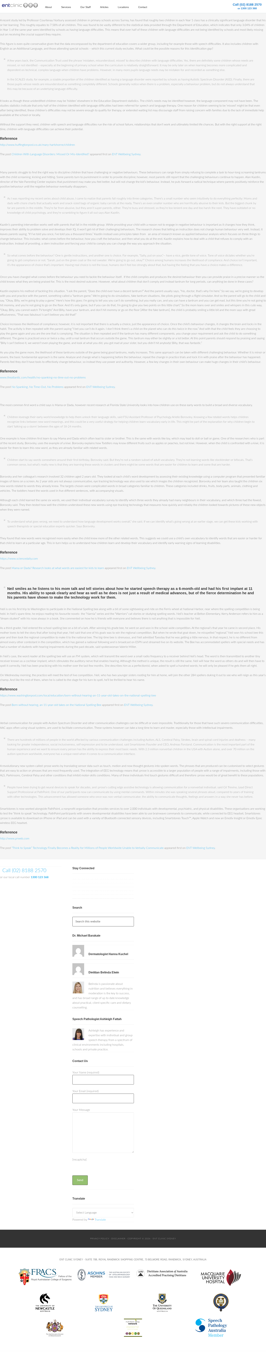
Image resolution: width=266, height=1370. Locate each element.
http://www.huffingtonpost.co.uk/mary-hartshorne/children (37, 144)
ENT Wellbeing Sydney (126, 154)
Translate (100, 1219)
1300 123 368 (39, 877)
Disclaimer (118, 1239)
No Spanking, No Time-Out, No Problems (38, 387)
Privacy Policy (99, 1239)
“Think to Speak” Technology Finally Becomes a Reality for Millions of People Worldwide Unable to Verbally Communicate (88, 848)
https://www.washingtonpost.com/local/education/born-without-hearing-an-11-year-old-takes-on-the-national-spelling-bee (78, 695)
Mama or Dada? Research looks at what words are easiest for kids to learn (58, 568)
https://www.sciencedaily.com (19, 558)
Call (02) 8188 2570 (247, 6)
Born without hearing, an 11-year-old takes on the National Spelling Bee (56, 705)
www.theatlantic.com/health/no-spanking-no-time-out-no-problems (43, 377)
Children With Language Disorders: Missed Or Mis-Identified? (50, 154)
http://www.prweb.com (14, 838)
